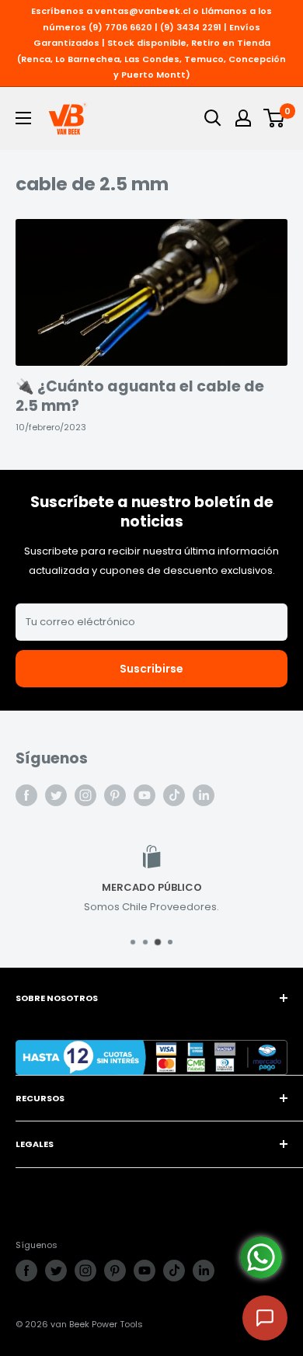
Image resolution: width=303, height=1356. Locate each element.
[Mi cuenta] (243, 118)
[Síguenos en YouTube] (144, 795)
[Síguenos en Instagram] (85, 795)
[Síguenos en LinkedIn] (203, 795)
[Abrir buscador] (212, 118)
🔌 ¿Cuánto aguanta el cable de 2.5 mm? (140, 396)
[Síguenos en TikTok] (174, 795)
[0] (274, 118)
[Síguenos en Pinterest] (115, 795)
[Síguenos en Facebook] (26, 795)
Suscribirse (151, 668)
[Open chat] (264, 1317)
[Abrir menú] (23, 118)
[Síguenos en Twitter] (56, 795)
